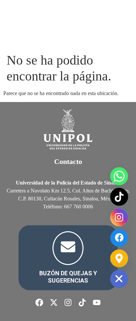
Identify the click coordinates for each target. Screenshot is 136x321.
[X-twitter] (53, 302)
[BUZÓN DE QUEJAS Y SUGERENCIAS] (68, 248)
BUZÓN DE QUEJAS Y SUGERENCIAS (68, 277)
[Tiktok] (82, 302)
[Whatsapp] (119, 176)
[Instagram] (68, 302)
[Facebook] (39, 302)
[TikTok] (119, 197)
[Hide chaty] (119, 279)
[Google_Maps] (119, 258)
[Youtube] (96, 302)
